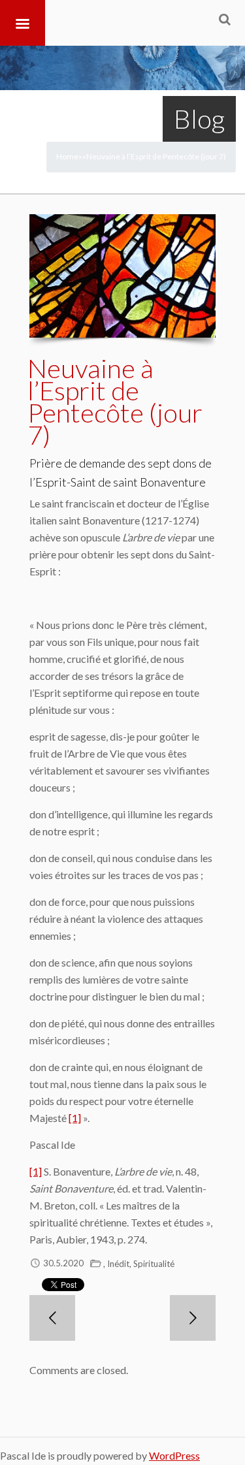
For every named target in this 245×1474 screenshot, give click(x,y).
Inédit (118, 1263)
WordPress (174, 1455)
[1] (75, 1118)
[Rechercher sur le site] (224, 18)
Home (67, 156)
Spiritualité (153, 1263)
